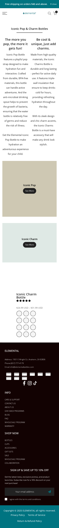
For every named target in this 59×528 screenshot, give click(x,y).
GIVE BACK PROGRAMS (14, 411)
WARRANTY (9, 426)
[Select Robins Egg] (26, 327)
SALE (7, 455)
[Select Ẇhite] (26, 334)
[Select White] (26, 320)
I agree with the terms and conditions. (25, 499)
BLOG (7, 414)
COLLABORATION (12, 463)
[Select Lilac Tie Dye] (33, 320)
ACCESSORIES (11, 448)
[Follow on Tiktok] (35, 383)
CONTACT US (10, 403)
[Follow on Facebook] (24, 383)
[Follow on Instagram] (30, 383)
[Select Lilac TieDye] (33, 334)
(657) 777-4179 (17, 363)
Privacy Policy (18, 514)
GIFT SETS (9, 451)
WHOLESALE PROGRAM (15, 422)
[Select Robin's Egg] (26, 313)
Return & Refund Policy (29, 520)
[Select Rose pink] (19, 327)
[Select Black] (19, 320)
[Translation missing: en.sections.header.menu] (8, 13)
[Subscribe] (49, 492)
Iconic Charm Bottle (26, 295)
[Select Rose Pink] (19, 313)
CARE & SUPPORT (12, 399)
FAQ (6, 418)
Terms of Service (36, 514)
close (54, 4)
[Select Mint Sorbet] (33, 313)
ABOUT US (9, 407)
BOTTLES (8, 440)
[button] (23, 300)
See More (29, 190)
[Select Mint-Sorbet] (33, 327)
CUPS (7, 444)
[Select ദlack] (19, 334)
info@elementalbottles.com (22, 367)
